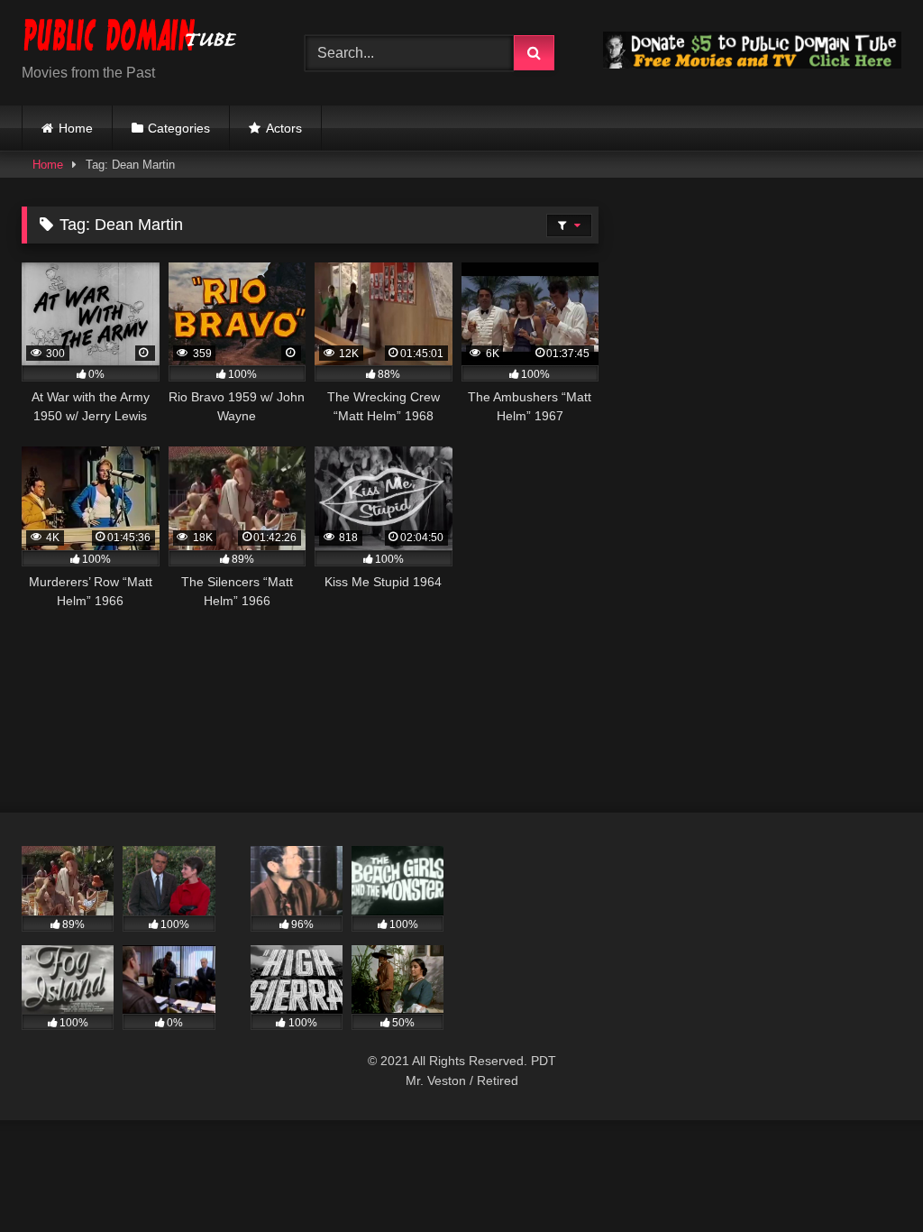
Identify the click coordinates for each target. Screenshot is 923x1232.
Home (76, 128)
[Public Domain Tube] (142, 38)
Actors (284, 128)
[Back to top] (867, 1178)
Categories (179, 128)
